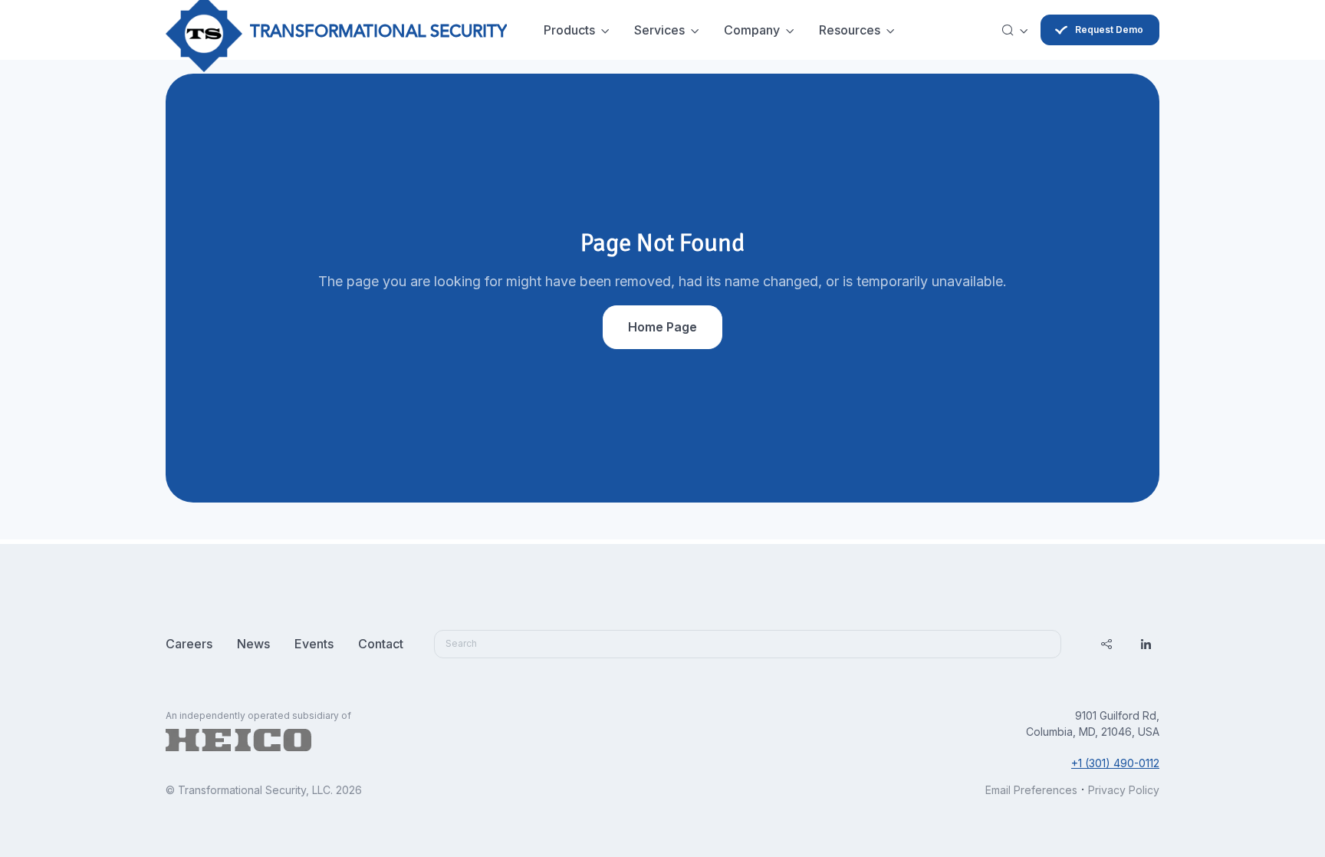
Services (659, 30)
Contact (380, 643)
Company (752, 30)
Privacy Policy (1123, 789)
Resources (849, 30)
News (253, 643)
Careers (189, 643)
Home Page (662, 327)
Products (569, 30)
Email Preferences (1031, 789)
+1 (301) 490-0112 (1115, 763)
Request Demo (1109, 29)
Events (314, 643)
